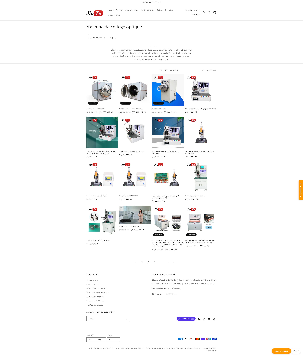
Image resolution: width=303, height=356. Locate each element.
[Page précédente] (122, 261)
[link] (148, 261)
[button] (204, 12)
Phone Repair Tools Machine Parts (104, 348)
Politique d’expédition (210, 348)
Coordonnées (212, 350)
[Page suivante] (180, 261)
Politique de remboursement (155, 348)
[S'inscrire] (126, 318)
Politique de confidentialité (174, 348)
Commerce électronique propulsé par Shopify (130, 348)
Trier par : (163, 70)
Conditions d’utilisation (193, 348)
